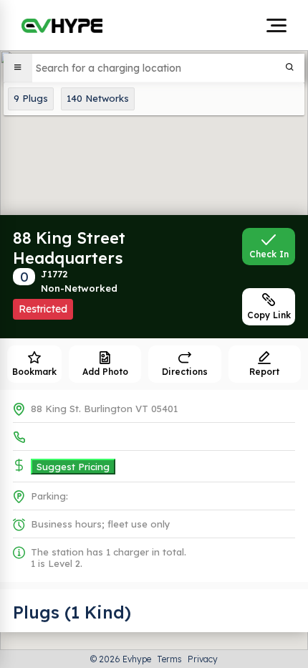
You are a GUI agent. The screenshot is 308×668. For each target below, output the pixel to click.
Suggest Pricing (73, 466)
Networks (98, 98)
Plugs (31, 98)
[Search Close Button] (290, 68)
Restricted (43, 308)
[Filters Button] (18, 68)
